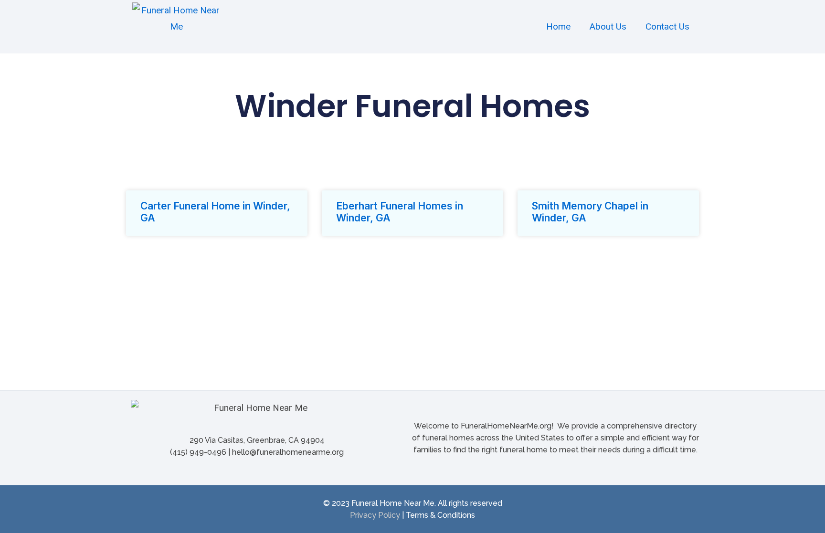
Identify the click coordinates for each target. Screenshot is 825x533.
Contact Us (667, 26)
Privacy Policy (375, 515)
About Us (608, 26)
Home (558, 26)
